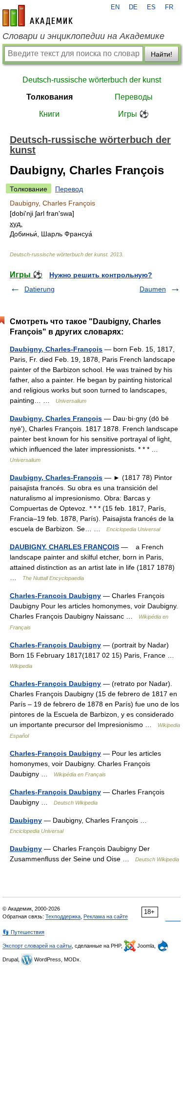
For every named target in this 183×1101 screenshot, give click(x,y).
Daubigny (26, 820)
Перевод (69, 189)
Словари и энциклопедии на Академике (83, 36)
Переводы (134, 97)
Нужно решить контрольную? (100, 275)
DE (133, 7)
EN (115, 7)
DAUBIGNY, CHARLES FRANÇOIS (64, 547)
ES (151, 7)
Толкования (49, 97)
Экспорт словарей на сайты (37, 946)
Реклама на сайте (105, 916)
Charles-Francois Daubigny (55, 596)
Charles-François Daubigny (55, 645)
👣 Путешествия (23, 932)
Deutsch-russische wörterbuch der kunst (91, 80)
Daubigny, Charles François (56, 418)
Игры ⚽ (133, 114)
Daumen (153, 289)
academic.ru (37, 15)
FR (169, 7)
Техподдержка (63, 916)
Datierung (39, 289)
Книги (49, 114)
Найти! (161, 54)
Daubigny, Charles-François (56, 349)
